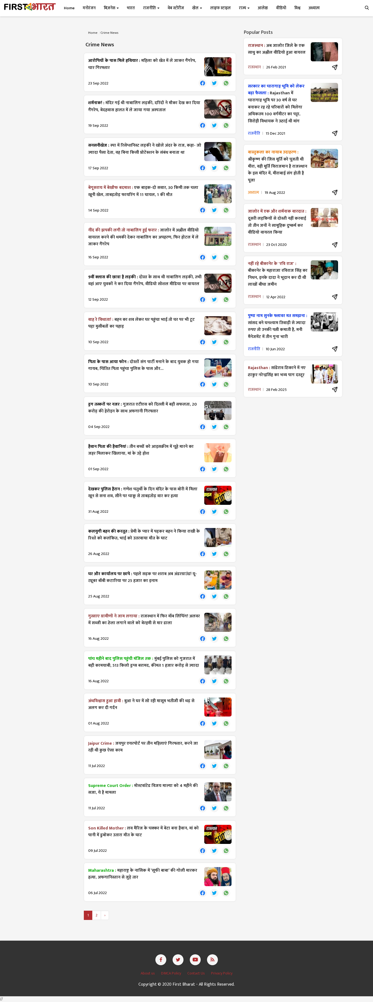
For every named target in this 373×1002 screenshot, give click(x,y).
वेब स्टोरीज (176, 8)
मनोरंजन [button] (89, 8)
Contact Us (196, 973)
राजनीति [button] (150, 8)
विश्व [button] (297, 8)
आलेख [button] (263, 8)
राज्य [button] (243, 8)
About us (148, 973)
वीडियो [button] (281, 8)
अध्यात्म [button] (314, 8)
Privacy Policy (221, 973)
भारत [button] (131, 8)
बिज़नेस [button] (110, 8)
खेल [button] (195, 8)
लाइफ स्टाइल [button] (220, 8)
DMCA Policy (171, 973)
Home (69, 8)
